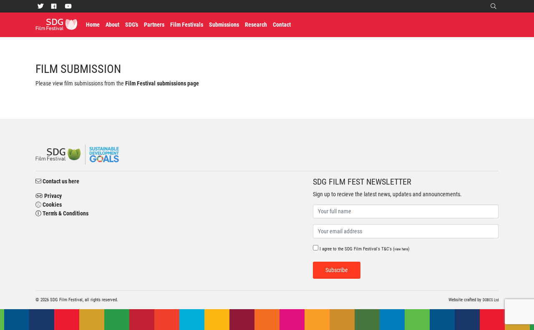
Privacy (52, 195)
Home (94, 24)
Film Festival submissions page (162, 83)
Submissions (224, 24)
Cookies (51, 204)
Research (256, 24)
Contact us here (60, 181)
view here (401, 249)
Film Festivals (186, 24)
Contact (282, 24)
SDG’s (131, 24)
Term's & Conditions (64, 213)
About (112, 24)
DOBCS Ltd (491, 300)
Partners (154, 24)
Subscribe (336, 270)
